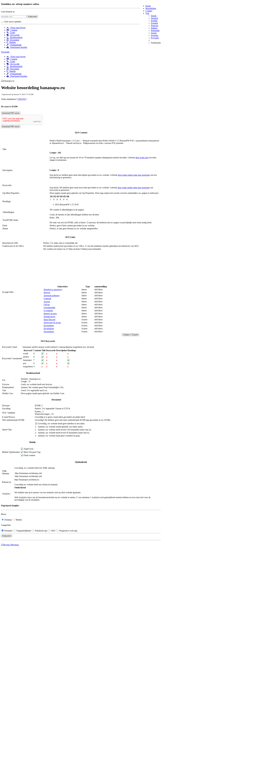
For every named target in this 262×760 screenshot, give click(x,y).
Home (148, 6)
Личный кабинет (51, 295)
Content (13, 30)
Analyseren (32, 17)
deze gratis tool (142, 157)
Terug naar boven (17, 27)
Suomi (154, 33)
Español (154, 23)
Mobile (12, 42)
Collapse (126, 335)
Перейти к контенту (53, 289)
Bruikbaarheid (15, 37)
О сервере (48, 310)
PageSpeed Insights (18, 47)
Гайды (47, 304)
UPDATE (21, 99)
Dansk (154, 16)
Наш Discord (49, 319)
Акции (47, 301)
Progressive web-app (68, 531)
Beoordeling (150, 8)
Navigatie (5, 52)
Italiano (154, 28)
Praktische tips (41, 531)
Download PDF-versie (10, 113)
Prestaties (8, 531)
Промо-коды (49, 316)
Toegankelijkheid (24, 531)
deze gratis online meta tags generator (134, 175)
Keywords (14, 35)
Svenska (154, 35)
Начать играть (50, 313)
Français (154, 25)
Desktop (8, 520)
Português (155, 30)
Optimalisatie (15, 45)
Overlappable (49, 307)
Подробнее (49, 325)
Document (13, 40)
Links (12, 32)
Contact (148, 11)
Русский (155, 38)
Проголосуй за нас (52, 322)
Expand (135, 335)
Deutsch (154, 18)
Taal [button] (147, 13)
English (154, 21)
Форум (47, 292)
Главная (47, 298)
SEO (53, 531)
